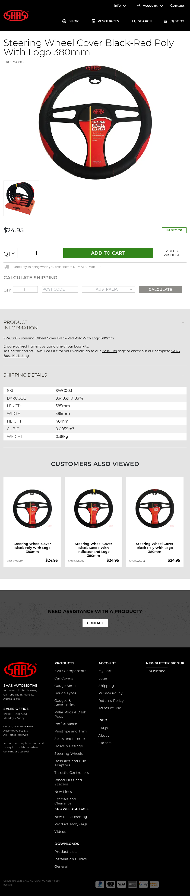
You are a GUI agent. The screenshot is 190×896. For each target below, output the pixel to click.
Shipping (106, 686)
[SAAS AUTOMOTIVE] (15, 15)
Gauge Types (65, 693)
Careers (105, 743)
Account (150, 5)
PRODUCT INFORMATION (20, 325)
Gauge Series (65, 686)
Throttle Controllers (71, 773)
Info (117, 5)
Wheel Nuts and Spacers (68, 782)
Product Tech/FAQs (71, 824)
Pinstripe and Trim (70, 731)
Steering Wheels (68, 754)
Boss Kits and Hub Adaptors (70, 763)
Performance (65, 724)
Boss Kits (109, 351)
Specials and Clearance (65, 801)
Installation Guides (70, 859)
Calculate (160, 289)
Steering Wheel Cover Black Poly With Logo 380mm (32, 548)
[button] (172, 253)
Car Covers (63, 678)
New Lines (63, 792)
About (103, 735)
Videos (60, 832)
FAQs (103, 728)
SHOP (74, 21)
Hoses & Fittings (68, 746)
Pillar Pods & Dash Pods (70, 714)
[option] (34, 522)
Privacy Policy (110, 693)
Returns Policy (111, 701)
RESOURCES (108, 21)
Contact (177, 5)
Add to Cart (108, 253)
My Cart (105, 671)
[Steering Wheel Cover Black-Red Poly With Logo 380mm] (95, 122)
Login (103, 678)
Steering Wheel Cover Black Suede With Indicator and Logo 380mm (93, 550)
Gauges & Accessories (64, 703)
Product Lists (66, 852)
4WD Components (70, 671)
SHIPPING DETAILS (25, 375)
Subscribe (157, 671)
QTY (9, 253)
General (61, 866)
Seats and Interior (69, 739)
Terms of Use (109, 708)
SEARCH (145, 21)
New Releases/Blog (70, 817)
